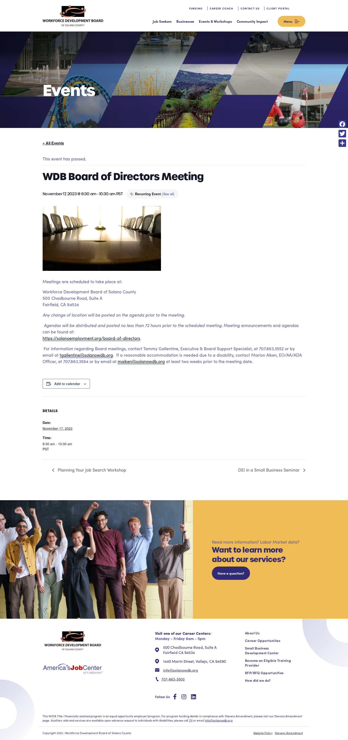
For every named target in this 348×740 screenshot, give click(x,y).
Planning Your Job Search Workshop (91, 470)
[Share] (342, 143)
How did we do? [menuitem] (258, 680)
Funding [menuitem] (196, 8)
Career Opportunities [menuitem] (262, 640)
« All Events (53, 143)
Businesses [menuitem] (185, 21)
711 (190, 720)
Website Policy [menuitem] (262, 733)
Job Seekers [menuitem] (162, 21)
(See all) (168, 193)
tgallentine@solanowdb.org (86, 355)
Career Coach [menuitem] (221, 8)
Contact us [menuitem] (250, 8)
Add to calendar (67, 383)
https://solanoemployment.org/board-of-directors (91, 338)
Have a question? (231, 573)
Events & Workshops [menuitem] (215, 21)
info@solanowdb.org (180, 670)
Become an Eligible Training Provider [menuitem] (268, 662)
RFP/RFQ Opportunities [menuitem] (264, 672)
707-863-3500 (173, 679)
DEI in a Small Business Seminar (269, 470)
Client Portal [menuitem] (278, 8)
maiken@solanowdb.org (141, 361)
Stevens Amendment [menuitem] (289, 733)
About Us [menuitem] (252, 633)
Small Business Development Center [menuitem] (262, 650)
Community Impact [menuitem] (252, 21)
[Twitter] (342, 133)
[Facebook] (342, 124)
